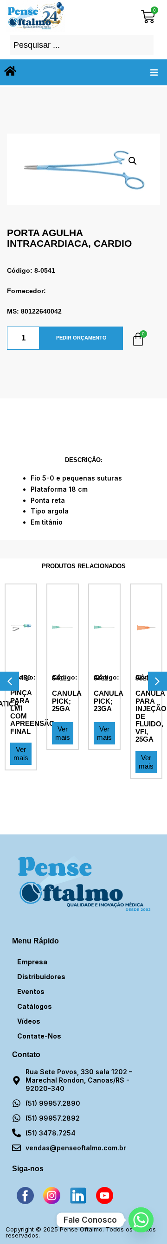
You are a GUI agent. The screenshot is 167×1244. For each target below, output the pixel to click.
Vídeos (28, 1021)
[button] (154, 72)
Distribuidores (41, 977)
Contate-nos (39, 1036)
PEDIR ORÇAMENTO (81, 337)
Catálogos (34, 1006)
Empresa (32, 962)
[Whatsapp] (141, 1219)
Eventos (31, 991)
